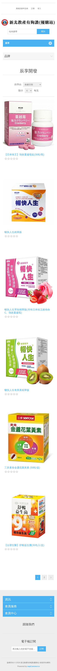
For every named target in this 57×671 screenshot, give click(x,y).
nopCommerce (33, 666)
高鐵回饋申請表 (22, 9)
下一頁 (50, 577)
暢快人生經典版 (13, 232)
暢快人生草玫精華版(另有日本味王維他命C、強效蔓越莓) (27, 311)
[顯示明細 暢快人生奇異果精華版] (28, 360)
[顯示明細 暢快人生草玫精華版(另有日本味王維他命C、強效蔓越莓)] (28, 280)
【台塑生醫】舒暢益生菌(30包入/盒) (24, 545)
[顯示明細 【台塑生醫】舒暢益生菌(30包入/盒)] (28, 515)
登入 (39, 9)
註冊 (33, 9)
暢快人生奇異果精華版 (16, 390)
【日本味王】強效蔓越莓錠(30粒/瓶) (24, 154)
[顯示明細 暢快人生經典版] (28, 202)
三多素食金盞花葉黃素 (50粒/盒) (22, 467)
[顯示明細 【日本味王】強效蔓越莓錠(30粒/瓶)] (28, 125)
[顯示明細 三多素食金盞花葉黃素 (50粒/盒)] (28, 438)
